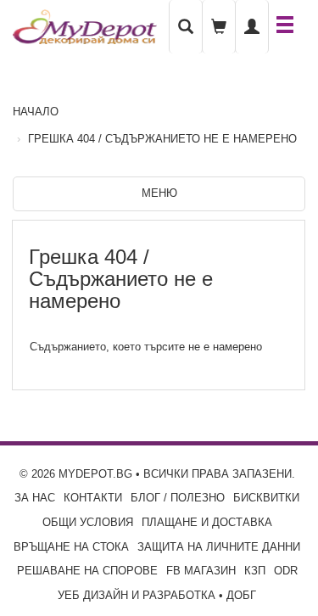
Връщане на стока (71, 546)
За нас (34, 497)
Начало (36, 111)
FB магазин (201, 570)
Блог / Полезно (178, 497)
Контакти (93, 497)
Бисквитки (266, 497)
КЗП (254, 570)
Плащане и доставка (207, 522)
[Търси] (186, 26)
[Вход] (252, 26)
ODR (286, 570)
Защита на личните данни (218, 546)
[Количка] (219, 26)
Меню (159, 193)
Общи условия (87, 522)
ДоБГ (241, 595)
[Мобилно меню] (285, 26)
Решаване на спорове (87, 570)
